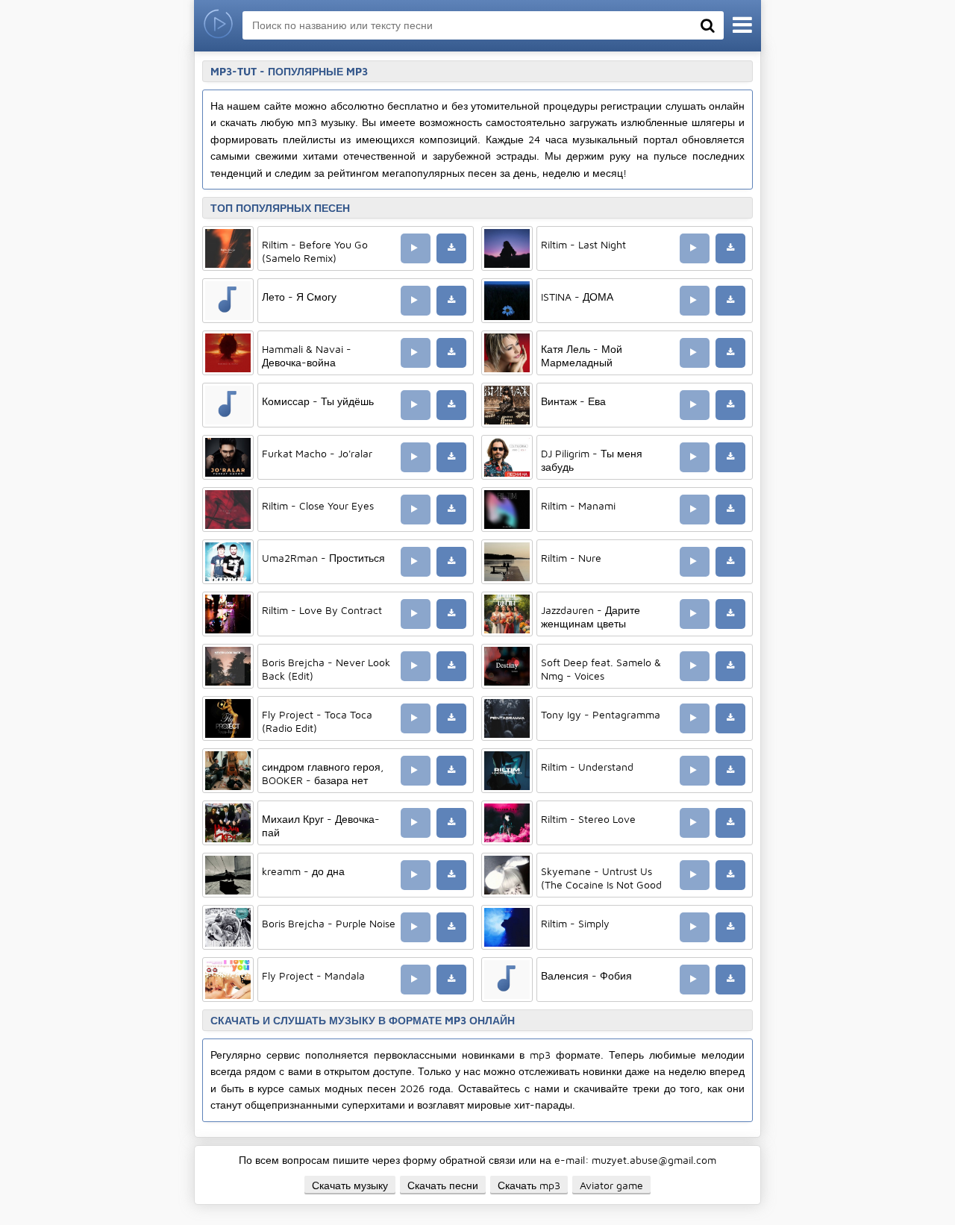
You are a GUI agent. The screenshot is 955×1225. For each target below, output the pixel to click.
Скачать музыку (350, 1185)
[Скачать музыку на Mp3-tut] (218, 25)
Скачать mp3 (529, 1185)
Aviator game (611, 1185)
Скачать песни (442, 1185)
